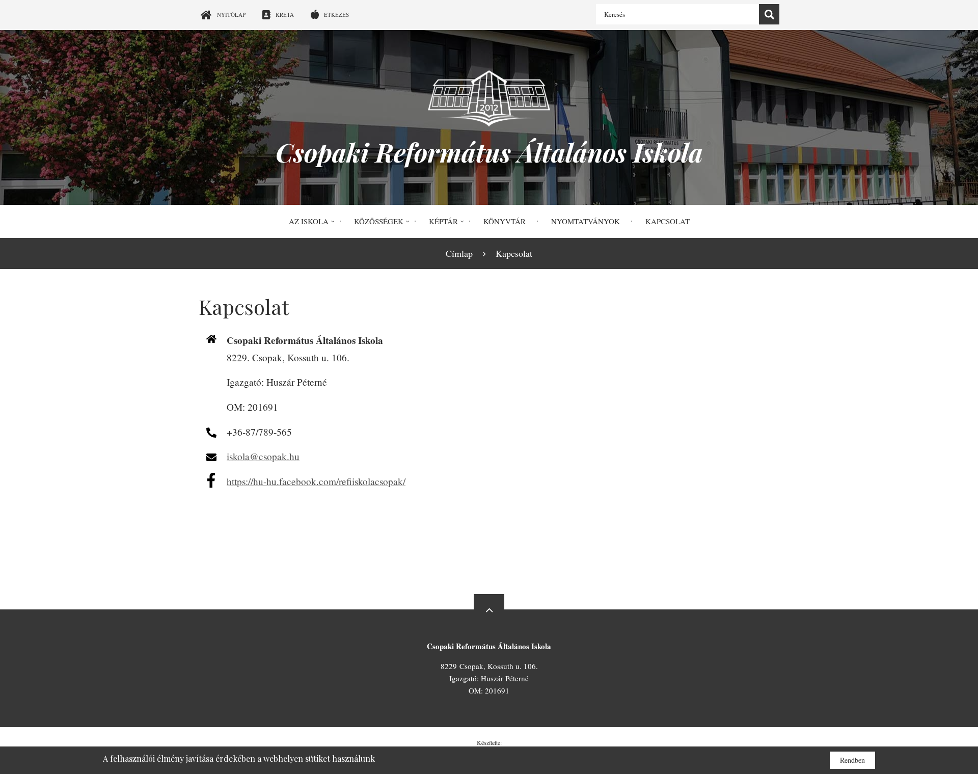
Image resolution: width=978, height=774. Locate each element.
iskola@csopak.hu (263, 456)
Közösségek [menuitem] (378, 221)
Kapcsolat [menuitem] (667, 221)
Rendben (852, 760)
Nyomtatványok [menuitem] (585, 221)
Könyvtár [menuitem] (504, 221)
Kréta (285, 14)
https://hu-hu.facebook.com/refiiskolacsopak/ (316, 481)
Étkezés (336, 14)
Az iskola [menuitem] (309, 221)
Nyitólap (231, 14)
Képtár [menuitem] (443, 221)
